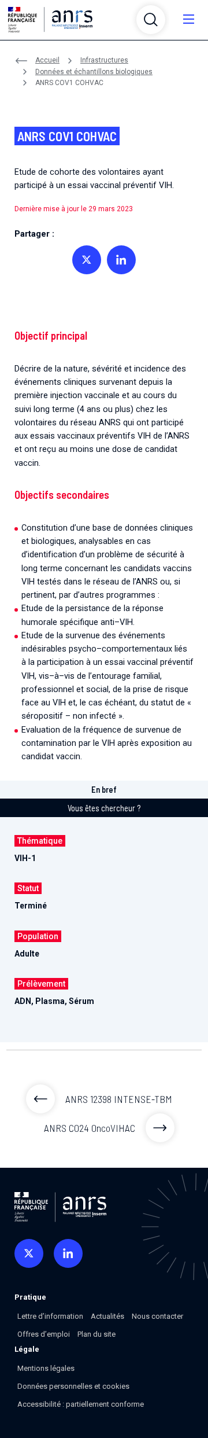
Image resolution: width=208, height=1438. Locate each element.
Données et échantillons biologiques (94, 72)
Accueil (47, 60)
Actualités (107, 1316)
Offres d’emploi (43, 1334)
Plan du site (96, 1334)
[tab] (104, 790)
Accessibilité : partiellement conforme (80, 1404)
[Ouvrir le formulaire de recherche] (150, 19)
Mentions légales (46, 1368)
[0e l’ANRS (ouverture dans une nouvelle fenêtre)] (28, 1253)
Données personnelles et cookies (73, 1386)
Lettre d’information (50, 1316)
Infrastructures (104, 60)
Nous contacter (157, 1316)
